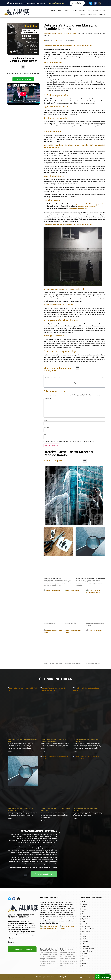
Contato (102, 14)
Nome (46, 420)
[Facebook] (95, 3)
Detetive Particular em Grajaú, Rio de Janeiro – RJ (90, 578)
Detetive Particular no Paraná (66, 33)
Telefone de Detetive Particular (52, 578)
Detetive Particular (78, 10)
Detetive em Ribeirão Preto (72, 663)
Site (45, 434)
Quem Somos (63, 10)
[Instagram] (99, 3)
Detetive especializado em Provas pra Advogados (51, 977)
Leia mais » (10, 751)
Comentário (48, 398)
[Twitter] (90, 3)
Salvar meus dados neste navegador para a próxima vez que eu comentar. (69, 441)
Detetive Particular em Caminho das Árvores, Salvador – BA (53, 740)
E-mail (46, 427)
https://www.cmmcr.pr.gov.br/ (87, 206)
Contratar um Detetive (50, 623)
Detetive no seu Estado (96, 10)
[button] (23, 67)
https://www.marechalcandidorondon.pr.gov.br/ (88, 204)
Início (53, 10)
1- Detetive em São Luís (93, 663)
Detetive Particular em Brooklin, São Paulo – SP (48, 950)
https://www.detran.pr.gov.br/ (78, 208)
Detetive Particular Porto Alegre (53, 663)
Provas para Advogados (87, 14)
